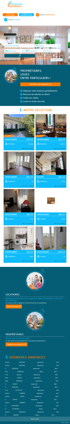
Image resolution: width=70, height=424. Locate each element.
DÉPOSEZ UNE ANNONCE (39, 84)
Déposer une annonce (15, 344)
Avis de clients (13, 306)
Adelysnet (67, 422)
